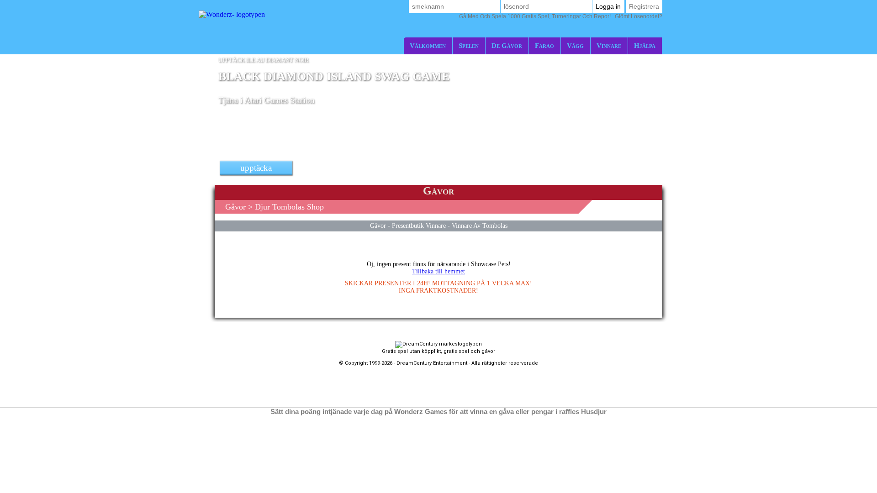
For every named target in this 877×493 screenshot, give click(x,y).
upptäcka (256, 168)
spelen (469, 45)
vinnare (609, 45)
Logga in (608, 6)
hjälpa (644, 45)
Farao (544, 45)
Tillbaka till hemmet (438, 271)
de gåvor (506, 45)
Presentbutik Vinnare (419, 225)
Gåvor (235, 206)
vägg (575, 45)
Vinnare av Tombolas (479, 225)
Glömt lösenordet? (560, 16)
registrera (644, 6)
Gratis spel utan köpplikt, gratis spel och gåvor (438, 351)
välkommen (428, 45)
